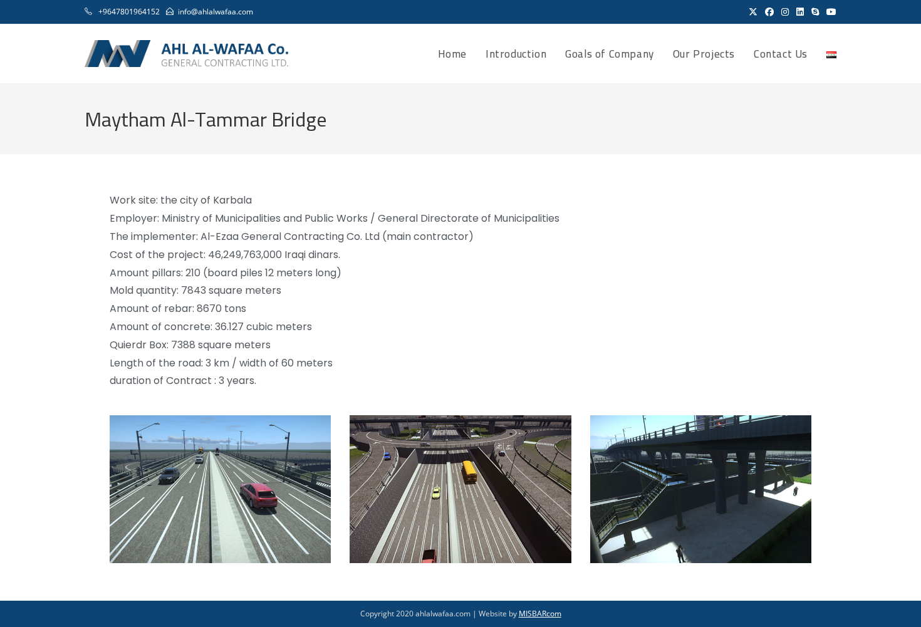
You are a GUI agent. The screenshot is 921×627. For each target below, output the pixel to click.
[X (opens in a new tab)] (753, 12)
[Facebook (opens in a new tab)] (769, 12)
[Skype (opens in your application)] (815, 12)
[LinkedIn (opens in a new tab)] (800, 12)
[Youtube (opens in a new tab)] (829, 12)
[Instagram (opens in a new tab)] (785, 12)
